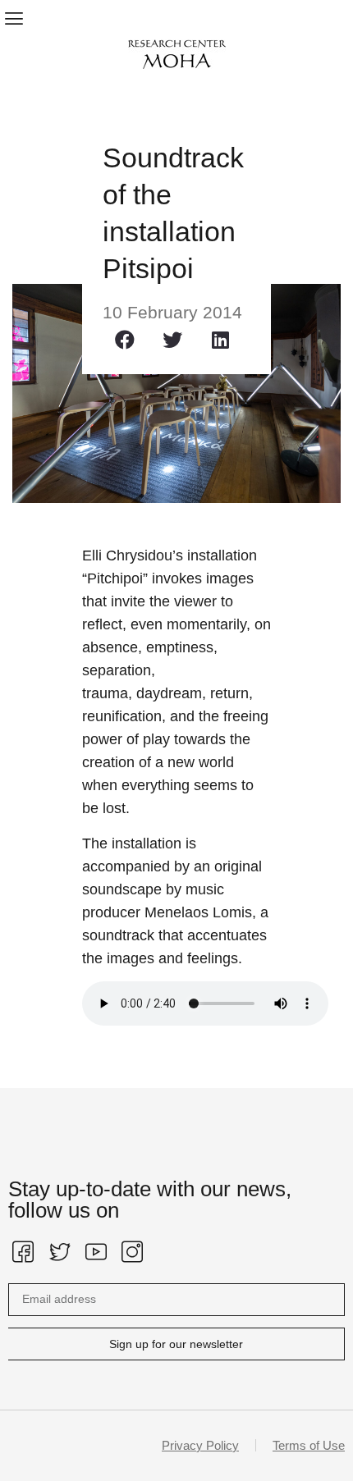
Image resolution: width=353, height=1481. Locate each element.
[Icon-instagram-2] (132, 1252)
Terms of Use (309, 1445)
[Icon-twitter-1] (59, 1252)
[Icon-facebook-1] (23, 1252)
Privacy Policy (200, 1445)
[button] (13, 17)
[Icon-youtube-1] (96, 1252)
